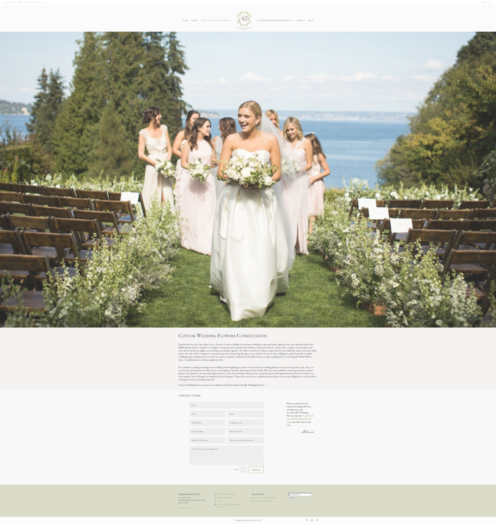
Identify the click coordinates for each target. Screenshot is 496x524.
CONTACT (300, 21)
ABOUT (195, 21)
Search (292, 497)
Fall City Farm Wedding (265, 498)
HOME (185, 21)
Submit (256, 470)
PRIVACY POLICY (185, 508)
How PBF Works (224, 497)
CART (219, 501)
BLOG (310, 21)
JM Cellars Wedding (263, 501)
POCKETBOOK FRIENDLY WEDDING (273, 21)
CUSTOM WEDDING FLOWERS (214, 21)
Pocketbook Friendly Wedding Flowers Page (299, 418)
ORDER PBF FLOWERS (226, 494)
